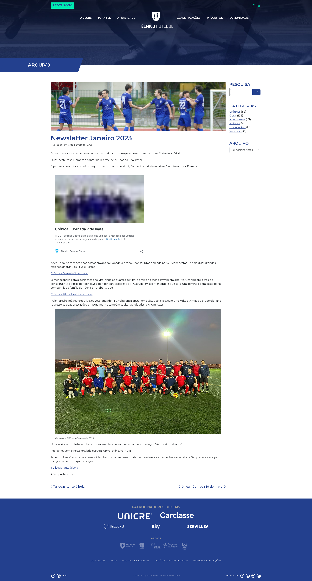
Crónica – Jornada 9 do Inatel (69, 273)
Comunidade (239, 17)
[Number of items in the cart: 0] (258, 6)
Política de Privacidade (171, 560)
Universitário (237, 127)
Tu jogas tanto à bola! (64, 467)
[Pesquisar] (256, 92)
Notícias (234, 123)
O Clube (86, 17)
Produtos (215, 17)
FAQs (113, 560)
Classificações (189, 17)
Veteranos (235, 131)
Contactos (98, 560)
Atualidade (126, 17)
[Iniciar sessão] (253, 5)
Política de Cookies (135, 560)
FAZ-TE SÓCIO (62, 5)
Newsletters (237, 119)
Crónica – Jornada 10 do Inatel (201, 486)
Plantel (104, 17)
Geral (232, 115)
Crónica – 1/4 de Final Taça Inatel (71, 294)
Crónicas (234, 111)
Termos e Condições (207, 560)
